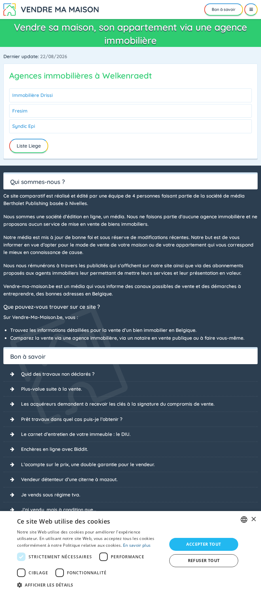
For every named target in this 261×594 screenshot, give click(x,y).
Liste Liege (29, 146)
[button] (89, 585)
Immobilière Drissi (32, 95)
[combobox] (244, 519)
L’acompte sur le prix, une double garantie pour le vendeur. (88, 464)
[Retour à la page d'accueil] (51, 8)
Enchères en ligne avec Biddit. (54, 449)
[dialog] (130, 552)
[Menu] (251, 9)
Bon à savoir (224, 9)
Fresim (20, 111)
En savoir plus (137, 545)
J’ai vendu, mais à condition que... (58, 510)
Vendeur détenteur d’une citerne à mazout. (69, 479)
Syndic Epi (23, 126)
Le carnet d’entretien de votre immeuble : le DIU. (75, 434)
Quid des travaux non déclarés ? (57, 374)
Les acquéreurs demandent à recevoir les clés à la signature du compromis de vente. (117, 404)
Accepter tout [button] (203, 544)
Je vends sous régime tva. (50, 495)
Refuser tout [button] (204, 560)
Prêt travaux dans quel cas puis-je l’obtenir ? (71, 419)
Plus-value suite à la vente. (51, 389)
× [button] (253, 519)
